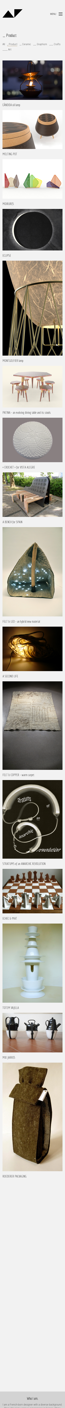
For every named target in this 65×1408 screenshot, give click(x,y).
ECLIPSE (6, 255)
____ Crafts (54, 44)
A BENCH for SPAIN (12, 522)
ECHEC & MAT (9, 918)
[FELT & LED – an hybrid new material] (32, 571)
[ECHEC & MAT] (32, 891)
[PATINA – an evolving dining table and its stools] (32, 386)
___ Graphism (40, 44)
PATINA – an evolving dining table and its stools (26, 412)
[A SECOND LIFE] (32, 649)
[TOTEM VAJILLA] (32, 963)
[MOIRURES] (32, 179)
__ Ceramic (25, 44)
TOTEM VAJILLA (10, 1008)
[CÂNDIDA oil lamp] (32, 80)
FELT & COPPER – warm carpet (18, 775)
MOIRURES (8, 204)
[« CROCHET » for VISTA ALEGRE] (32, 440)
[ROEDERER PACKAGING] (32, 1117)
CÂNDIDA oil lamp (11, 105)
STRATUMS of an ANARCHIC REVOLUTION (24, 864)
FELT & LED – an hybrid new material (21, 621)
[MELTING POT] (32, 129)
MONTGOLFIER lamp (12, 361)
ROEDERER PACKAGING (14, 1176)
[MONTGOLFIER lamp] (32, 308)
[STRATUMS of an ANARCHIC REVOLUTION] (32, 819)
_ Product (12, 44)
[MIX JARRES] (32, 1032)
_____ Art (6, 49)
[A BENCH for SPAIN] (32, 494)
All (3, 44)
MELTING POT (9, 154)
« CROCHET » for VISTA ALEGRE (18, 467)
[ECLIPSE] (32, 229)
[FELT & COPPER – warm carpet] (32, 725)
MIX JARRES (8, 1057)
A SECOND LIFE (10, 676)
